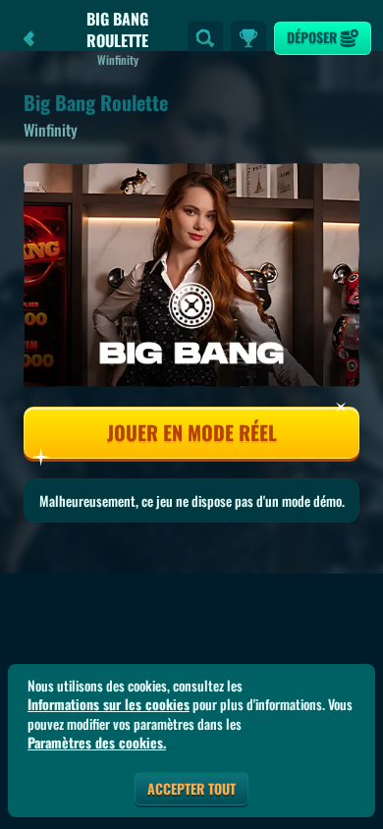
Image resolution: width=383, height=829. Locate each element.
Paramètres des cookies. (96, 742)
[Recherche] (205, 38)
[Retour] (29, 38)
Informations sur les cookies (108, 704)
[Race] (248, 38)
